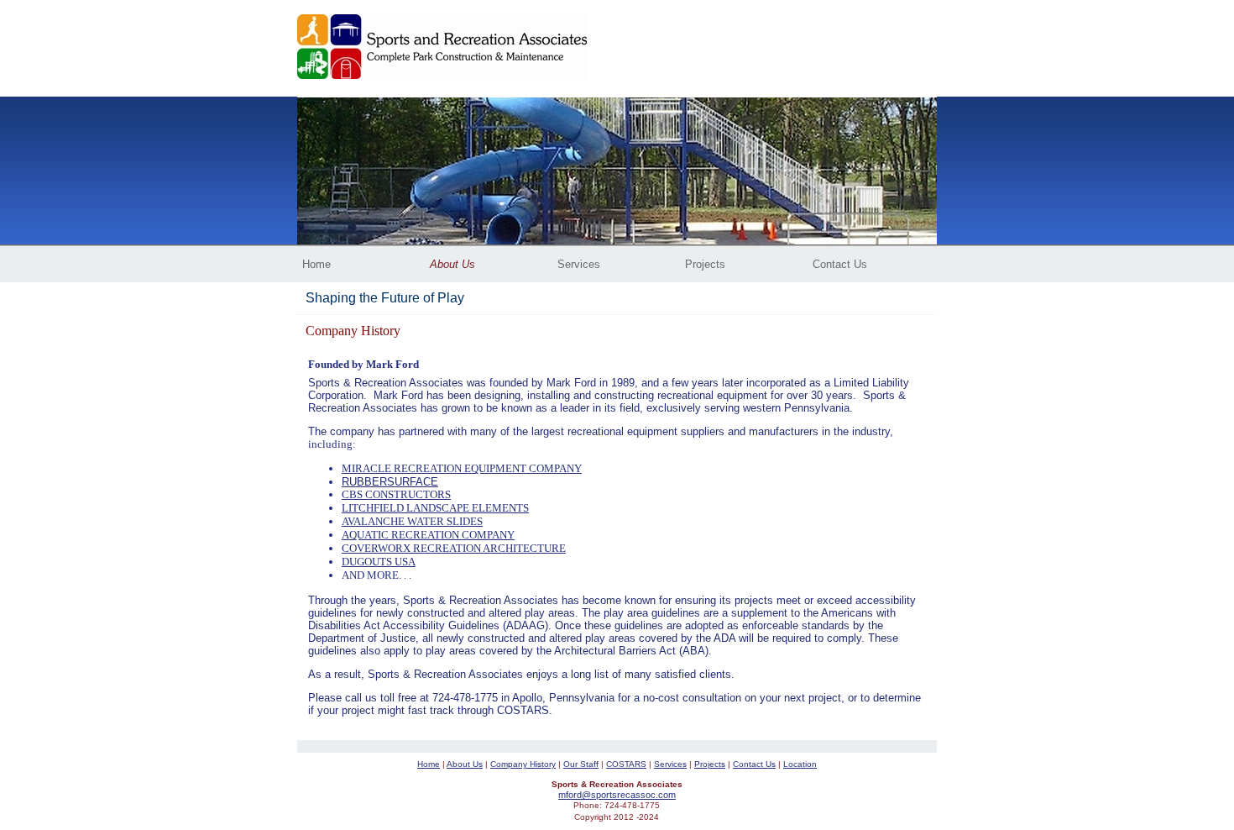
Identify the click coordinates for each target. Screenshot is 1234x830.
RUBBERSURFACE (390, 481)
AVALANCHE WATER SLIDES (412, 521)
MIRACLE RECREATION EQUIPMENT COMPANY (462, 468)
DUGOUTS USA (379, 561)
